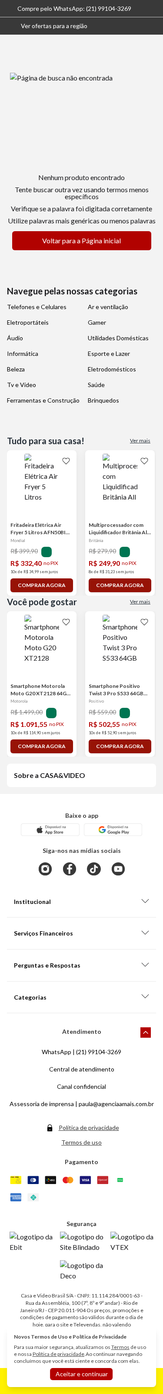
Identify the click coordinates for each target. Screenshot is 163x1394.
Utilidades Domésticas (118, 338)
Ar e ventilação (108, 306)
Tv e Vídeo (21, 384)
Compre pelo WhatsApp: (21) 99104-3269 (74, 8)
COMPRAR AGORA (42, 585)
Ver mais (140, 440)
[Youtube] (118, 868)
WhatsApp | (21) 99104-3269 (81, 1051)
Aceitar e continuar (82, 1374)
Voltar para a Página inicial (81, 240)
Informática (22, 353)
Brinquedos (103, 400)
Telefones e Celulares (37, 306)
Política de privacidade (89, 1127)
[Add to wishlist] (66, 461)
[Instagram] (45, 868)
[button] (47, 26)
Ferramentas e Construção (43, 400)
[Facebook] (69, 868)
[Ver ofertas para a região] (152, 26)
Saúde (96, 384)
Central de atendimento (81, 1069)
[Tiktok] (93, 868)
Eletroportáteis (28, 322)
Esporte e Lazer (109, 353)
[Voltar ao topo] (145, 1032)
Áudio (15, 338)
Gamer (97, 322)
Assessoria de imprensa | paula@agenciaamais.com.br (82, 1103)
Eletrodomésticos (112, 369)
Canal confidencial (81, 1086)
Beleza (16, 369)
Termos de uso (81, 1142)
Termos (120, 1347)
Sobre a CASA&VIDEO (49, 775)
